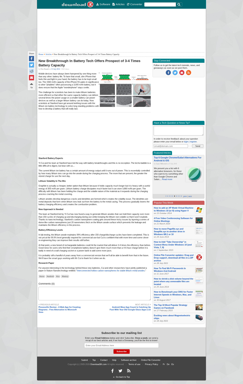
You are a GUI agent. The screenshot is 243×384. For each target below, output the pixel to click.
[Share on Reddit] (31, 71)
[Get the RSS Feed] (188, 72)
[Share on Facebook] (31, 58)
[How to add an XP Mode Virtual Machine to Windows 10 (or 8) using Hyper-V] (199, 213)
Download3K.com (98, 364)
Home (41, 54)
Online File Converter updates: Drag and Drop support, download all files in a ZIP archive (174, 258)
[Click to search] (179, 4)
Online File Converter (150, 360)
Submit (84, 360)
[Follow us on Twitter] (175, 72)
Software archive (128, 360)
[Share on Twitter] (31, 65)
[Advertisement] (121, 30)
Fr (164, 364)
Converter (136, 4)
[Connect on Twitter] (120, 371)
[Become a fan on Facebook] (168, 72)
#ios (57, 276)
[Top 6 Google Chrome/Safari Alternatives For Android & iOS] (194, 181)
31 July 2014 (55, 69)
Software (105, 4)
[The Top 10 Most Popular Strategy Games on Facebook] (199, 310)
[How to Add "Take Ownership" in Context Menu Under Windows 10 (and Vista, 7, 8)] (199, 247)
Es (172, 364)
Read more (167, 179)
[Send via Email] (31, 77)
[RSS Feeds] (129, 371)
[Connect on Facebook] (112, 371)
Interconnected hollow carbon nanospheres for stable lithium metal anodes (111, 270)
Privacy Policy (151, 364)
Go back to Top (123, 377)
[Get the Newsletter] (181, 72)
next (190, 196)
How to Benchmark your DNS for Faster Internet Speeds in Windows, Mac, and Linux (173, 294)
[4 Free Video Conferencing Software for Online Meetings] (199, 223)
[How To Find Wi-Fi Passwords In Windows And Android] (199, 273)
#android (50, 276)
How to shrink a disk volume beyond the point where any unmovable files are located (173, 281)
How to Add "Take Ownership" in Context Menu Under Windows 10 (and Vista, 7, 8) (173, 245)
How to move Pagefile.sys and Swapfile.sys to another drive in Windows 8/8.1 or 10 (169, 231)
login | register (190, 141)
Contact (103, 360)
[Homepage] (78, 4)
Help (114, 360)
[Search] (179, 4)
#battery (65, 276)
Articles (120, 4)
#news (42, 276)
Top (94, 360)
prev (185, 196)
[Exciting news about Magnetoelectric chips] (199, 320)
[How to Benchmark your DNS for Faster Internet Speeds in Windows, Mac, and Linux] (199, 297)
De (168, 364)
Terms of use (134, 364)
